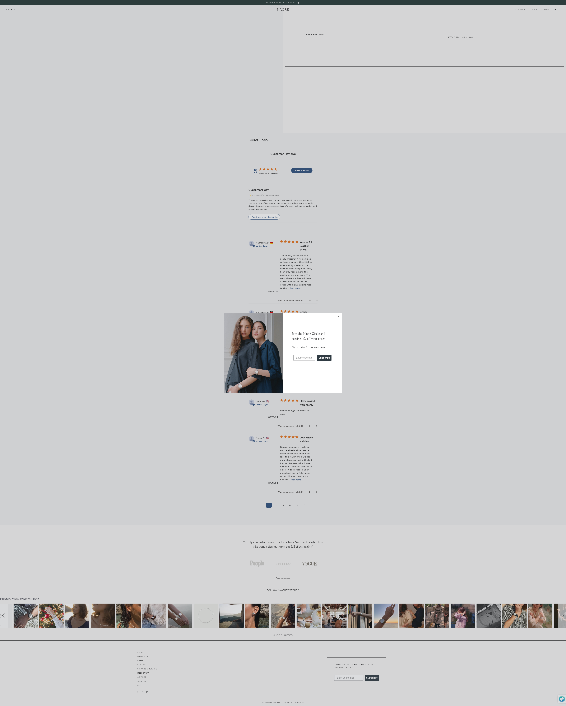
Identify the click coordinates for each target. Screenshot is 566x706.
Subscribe (324, 358)
